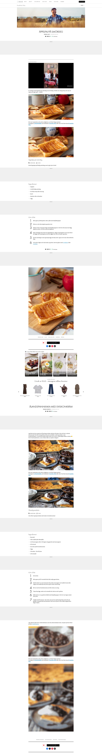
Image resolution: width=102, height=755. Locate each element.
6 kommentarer (53, 342)
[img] (44, 343)
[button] (31, 364)
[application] (51, 75)
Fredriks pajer (47, 34)
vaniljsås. (35, 244)
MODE (25, 1)
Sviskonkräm (35, 624)
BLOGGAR (56, 1)
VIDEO (50, 1)
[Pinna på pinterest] (52, 748)
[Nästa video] (75, 364)
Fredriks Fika (21, 5)
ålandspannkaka (62, 739)
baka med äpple (51, 337)
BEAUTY (30, 1)
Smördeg (58, 337)
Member (62, 1)
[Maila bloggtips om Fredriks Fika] (55, 748)
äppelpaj (62, 337)
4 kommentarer (53, 745)
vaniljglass (65, 242)
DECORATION (37, 1)
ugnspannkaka (48, 739)
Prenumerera (81, 1)
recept (46, 337)
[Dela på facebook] (47, 748)
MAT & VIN (44, 1)
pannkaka (55, 739)
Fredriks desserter (47, 409)
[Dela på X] (50, 748)
